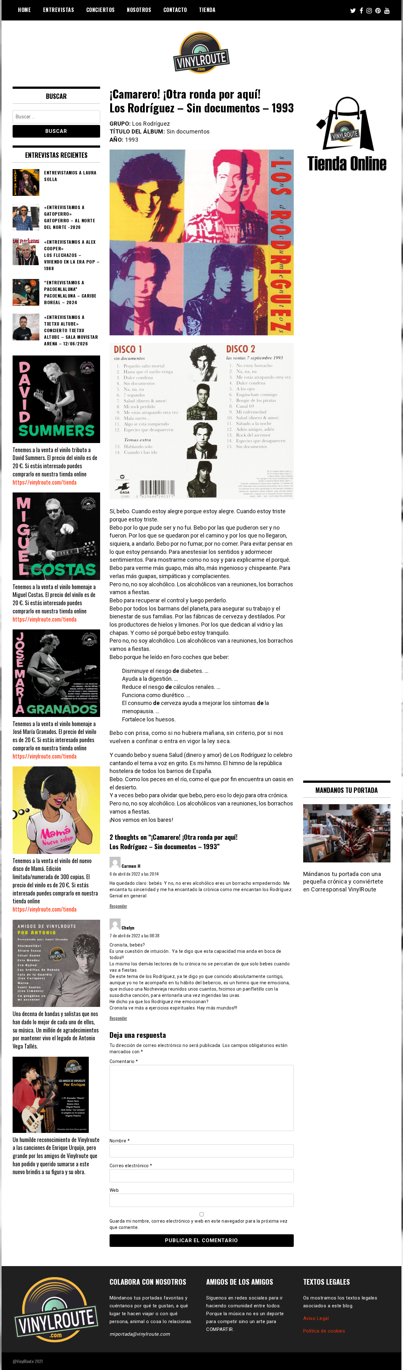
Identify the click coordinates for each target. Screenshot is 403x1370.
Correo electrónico (131, 1165)
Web (114, 1190)
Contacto (175, 10)
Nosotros (139, 10)
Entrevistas (58, 10)
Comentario (124, 1061)
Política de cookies (324, 1331)
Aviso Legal (316, 1318)
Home (24, 10)
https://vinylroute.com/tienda (45, 482)
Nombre (120, 1140)
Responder (118, 905)
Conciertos (100, 10)
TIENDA (207, 10)
